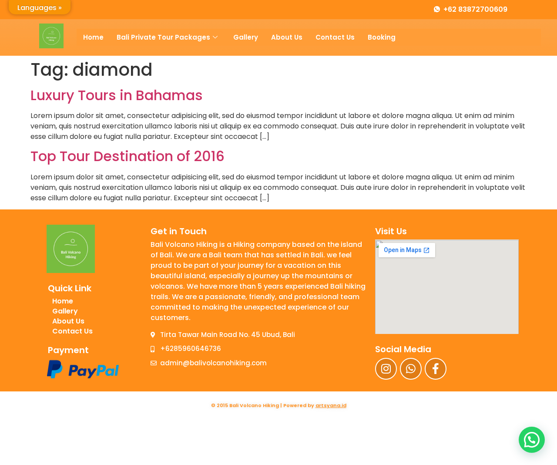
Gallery (245, 37)
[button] (532, 440)
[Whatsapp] (411, 369)
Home (93, 37)
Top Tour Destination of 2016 (127, 156)
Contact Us (335, 37)
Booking (382, 37)
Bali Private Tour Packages (163, 37)
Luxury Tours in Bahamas (116, 95)
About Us (286, 37)
